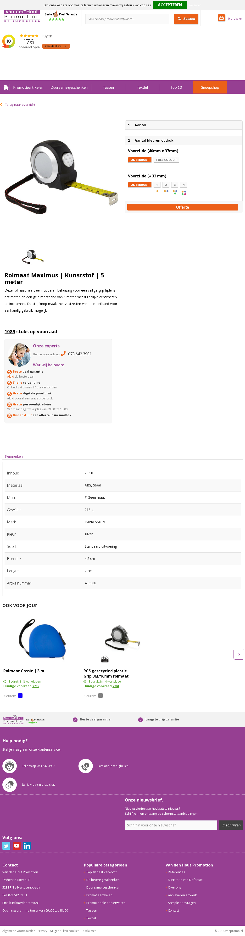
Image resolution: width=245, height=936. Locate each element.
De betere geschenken (103, 880)
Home (6, 87)
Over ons (174, 887)
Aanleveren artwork (182, 895)
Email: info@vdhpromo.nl (20, 903)
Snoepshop (210, 87)
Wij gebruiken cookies (64, 931)
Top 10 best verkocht (101, 872)
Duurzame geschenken (69, 87)
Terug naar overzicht (20, 104)
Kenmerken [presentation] (14, 456)
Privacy (42, 931)
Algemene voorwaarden (18, 931)
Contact (173, 910)
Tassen (108, 87)
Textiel (142, 87)
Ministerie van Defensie (185, 880)
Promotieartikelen (28, 87)
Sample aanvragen (182, 903)
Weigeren (195, 5)
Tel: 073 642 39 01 (14, 895)
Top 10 (176, 87)
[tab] (13, 456)
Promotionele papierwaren (106, 903)
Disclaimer (89, 931)
